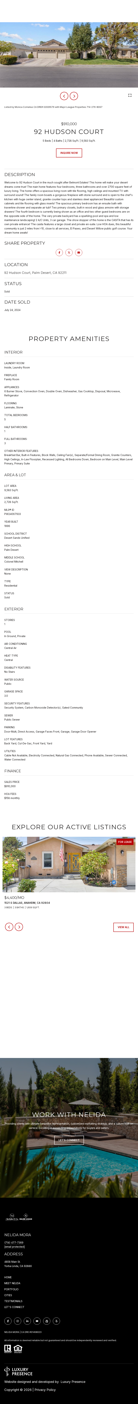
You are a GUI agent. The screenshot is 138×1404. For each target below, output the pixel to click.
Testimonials (13, 1301)
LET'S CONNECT (14, 1307)
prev (64, 96)
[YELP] (56, 1321)
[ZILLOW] (46, 1321)
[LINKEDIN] (27, 1321)
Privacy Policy (45, 1390)
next (74, 96)
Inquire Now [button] (69, 152)
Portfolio (11, 1289)
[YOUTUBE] (37, 1321)
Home (8, 1277)
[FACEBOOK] (8, 1321)
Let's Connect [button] (69, 1140)
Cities (8, 1295)
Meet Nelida (12, 1283)
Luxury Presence (73, 1382)
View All (123, 927)
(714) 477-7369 (13, 1242)
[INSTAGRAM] (17, 1321)
